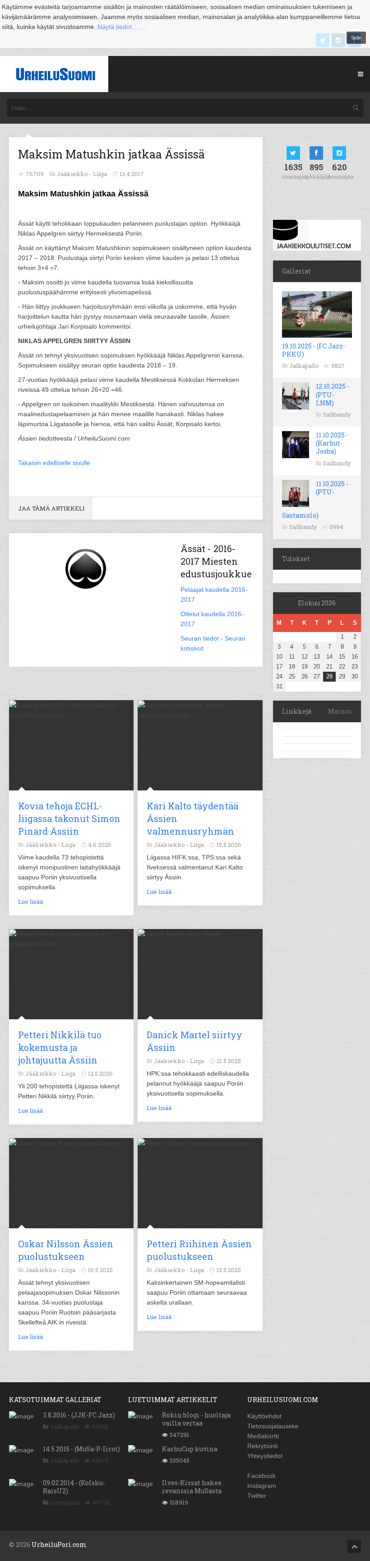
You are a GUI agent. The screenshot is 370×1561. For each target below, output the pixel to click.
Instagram (261, 1485)
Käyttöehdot (264, 1416)
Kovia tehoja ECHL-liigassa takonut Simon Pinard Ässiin (69, 818)
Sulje (356, 37)
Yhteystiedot (264, 1455)
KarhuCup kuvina (189, 1449)
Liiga (100, 174)
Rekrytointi (262, 1446)
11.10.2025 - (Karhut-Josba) (332, 443)
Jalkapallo (304, 366)
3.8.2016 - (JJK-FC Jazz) (79, 1415)
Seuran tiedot (199, 638)
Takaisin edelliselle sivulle (54, 462)
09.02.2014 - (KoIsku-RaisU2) (74, 1486)
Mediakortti (263, 1436)
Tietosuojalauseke (273, 1426)
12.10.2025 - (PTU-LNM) (332, 394)
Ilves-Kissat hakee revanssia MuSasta (192, 1486)
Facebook (261, 1475)
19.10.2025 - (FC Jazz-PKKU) (313, 350)
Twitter (256, 1495)
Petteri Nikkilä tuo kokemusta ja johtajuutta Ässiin (60, 1047)
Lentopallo (65, 1502)
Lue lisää (30, 901)
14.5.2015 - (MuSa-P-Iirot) (81, 1449)
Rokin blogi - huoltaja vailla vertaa (196, 1419)
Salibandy (337, 414)
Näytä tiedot (114, 26)
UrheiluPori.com (59, 1544)
